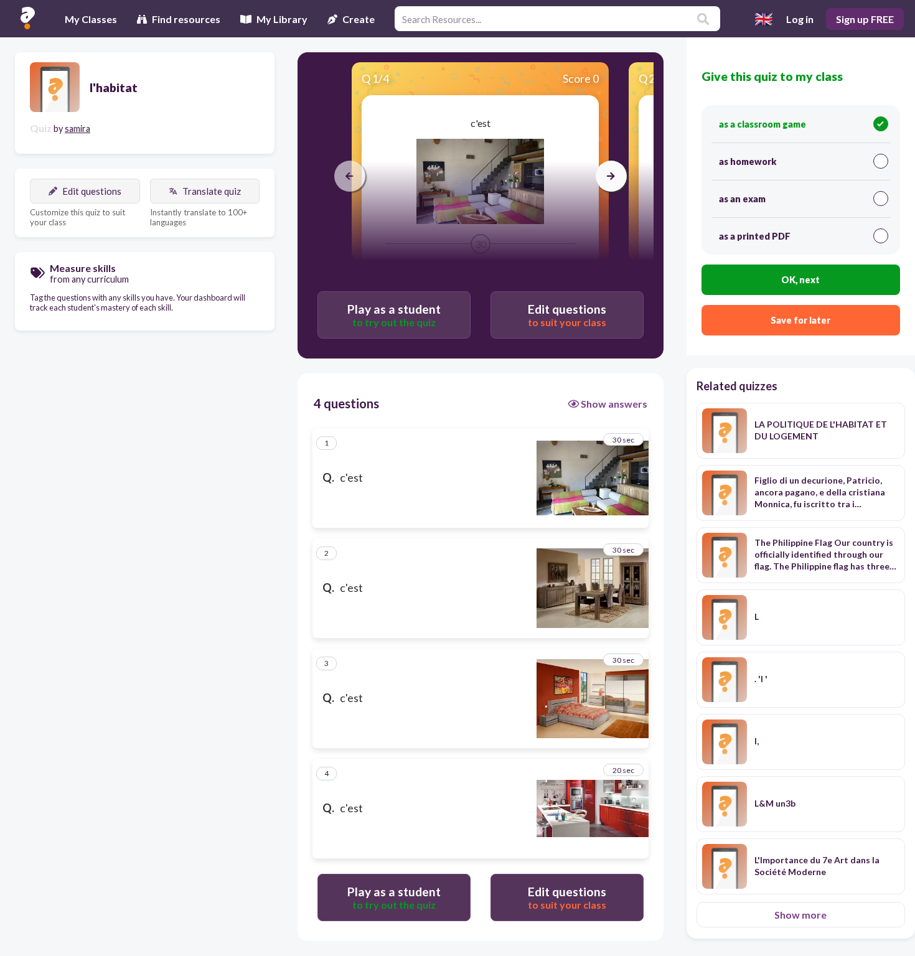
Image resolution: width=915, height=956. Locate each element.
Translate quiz (211, 191)
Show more (800, 915)
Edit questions (91, 191)
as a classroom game (762, 124)
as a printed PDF (755, 236)
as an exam (742, 199)
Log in (800, 19)
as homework (747, 161)
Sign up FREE (865, 19)
